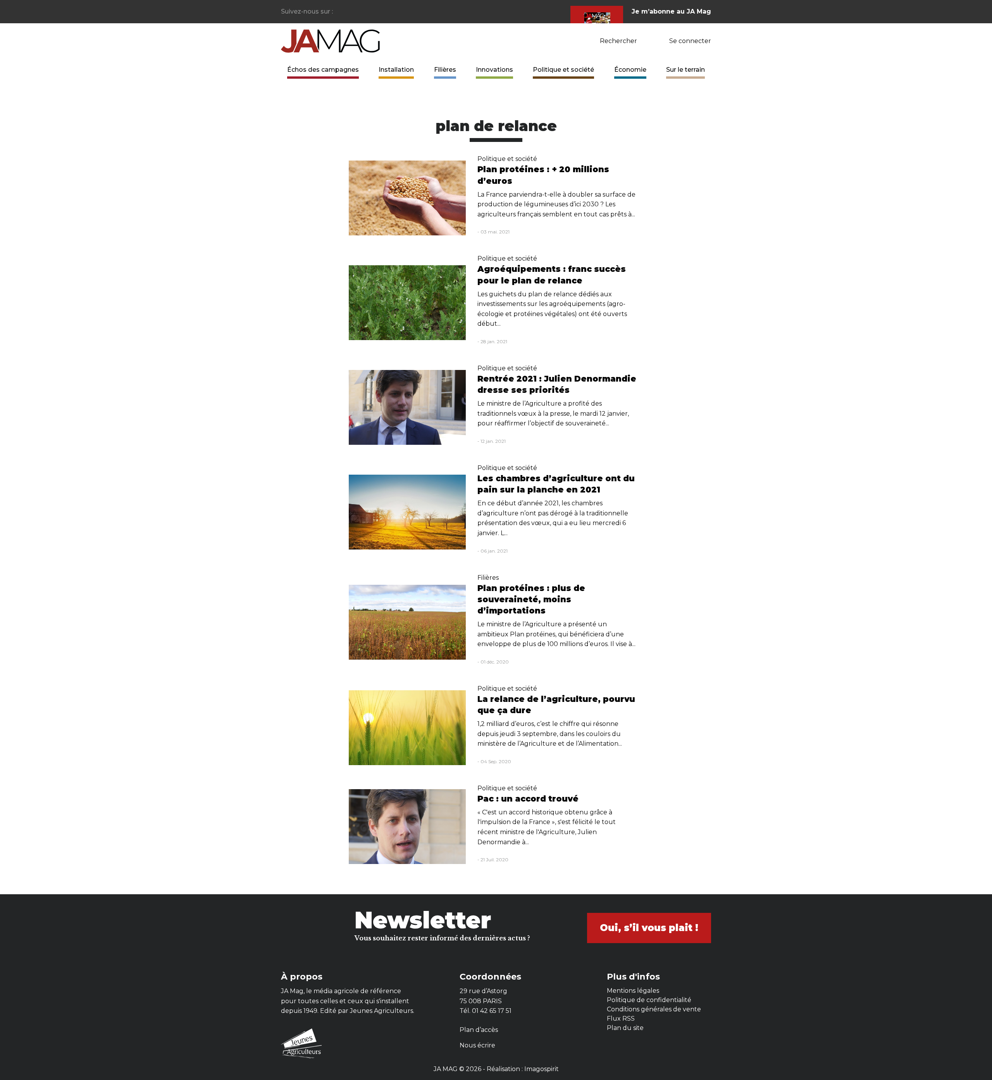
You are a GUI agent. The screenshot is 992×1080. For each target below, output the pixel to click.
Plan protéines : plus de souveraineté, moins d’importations (531, 599)
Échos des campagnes (323, 69)
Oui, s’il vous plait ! (649, 927)
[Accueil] (330, 40)
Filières (445, 69)
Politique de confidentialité (649, 1000)
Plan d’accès (479, 1029)
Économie (630, 69)
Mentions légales (633, 990)
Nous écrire (477, 1045)
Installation (396, 69)
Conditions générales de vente (654, 1009)
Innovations (494, 69)
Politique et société (563, 69)
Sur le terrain (685, 69)
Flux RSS (621, 1018)
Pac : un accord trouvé (528, 799)
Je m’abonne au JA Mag (671, 11)
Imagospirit (541, 1069)
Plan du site (625, 1028)
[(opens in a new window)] (339, 11)
